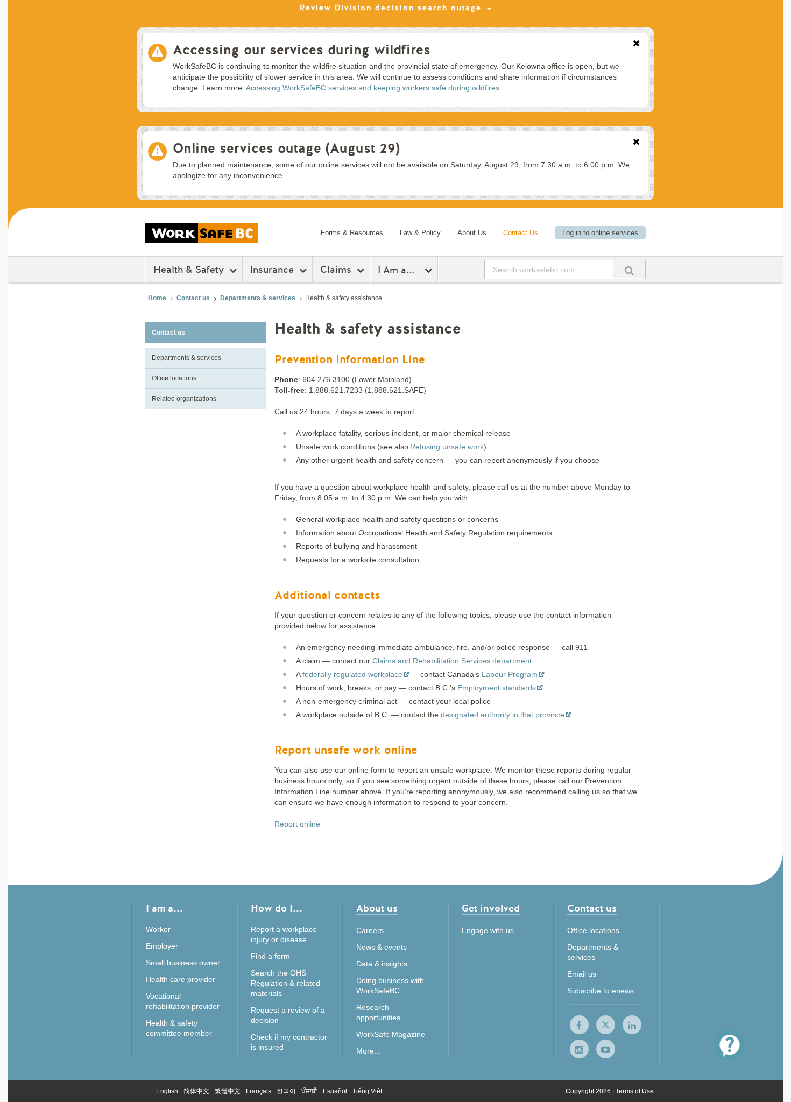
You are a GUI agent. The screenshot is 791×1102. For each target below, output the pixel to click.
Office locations (174, 378)
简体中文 (196, 1091)
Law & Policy (420, 233)
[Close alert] (636, 44)
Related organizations (184, 398)
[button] (729, 1045)
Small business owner (183, 962)
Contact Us (520, 233)
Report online (297, 824)
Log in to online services (600, 233)
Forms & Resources (352, 233)
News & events (381, 947)
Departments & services (257, 298)
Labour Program (510, 674)
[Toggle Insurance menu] (304, 270)
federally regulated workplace (352, 674)
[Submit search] (629, 269)
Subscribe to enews (600, 990)
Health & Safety (188, 269)
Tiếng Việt (367, 1091)
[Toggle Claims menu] (362, 270)
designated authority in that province (502, 714)
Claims (335, 269)
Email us (581, 974)
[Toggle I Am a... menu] (429, 270)
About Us (471, 233)
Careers (370, 930)
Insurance (272, 269)
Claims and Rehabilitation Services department (452, 660)
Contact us (193, 298)
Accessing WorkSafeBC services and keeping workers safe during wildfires (372, 87)
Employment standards (496, 687)
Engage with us (488, 930)
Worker (158, 929)
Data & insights (381, 963)
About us (377, 909)
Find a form (270, 956)
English (167, 1091)
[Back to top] (682, 1044)
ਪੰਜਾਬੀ (309, 1091)
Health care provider (180, 979)
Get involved (491, 909)
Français (258, 1091)
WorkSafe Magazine (390, 1034)
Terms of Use (635, 1091)
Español (335, 1091)
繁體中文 (228, 1091)
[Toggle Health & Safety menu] (234, 270)
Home (157, 298)
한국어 (286, 1091)
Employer (162, 946)
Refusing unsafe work (447, 446)
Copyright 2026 (589, 1091)
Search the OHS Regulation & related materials (285, 983)
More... (368, 1051)
